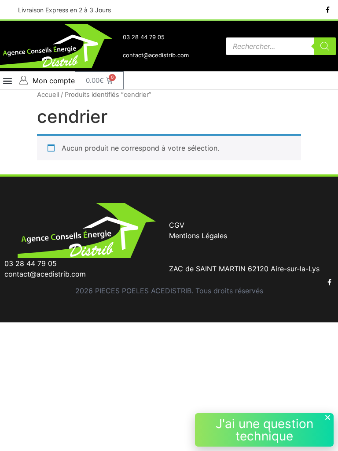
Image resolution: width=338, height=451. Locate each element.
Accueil (48, 95)
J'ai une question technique (264, 430)
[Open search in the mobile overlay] (281, 46)
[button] (7, 80)
